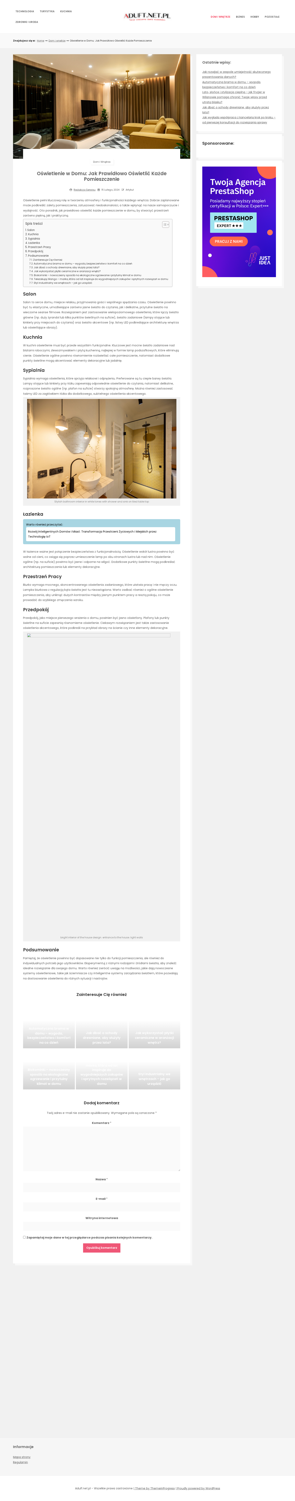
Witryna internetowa (101, 1218)
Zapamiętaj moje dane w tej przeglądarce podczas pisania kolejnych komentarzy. (89, 1238)
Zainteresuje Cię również (47, 259)
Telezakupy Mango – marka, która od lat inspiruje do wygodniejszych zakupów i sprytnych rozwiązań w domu (101, 279)
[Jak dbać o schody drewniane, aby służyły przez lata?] (102, 1028)
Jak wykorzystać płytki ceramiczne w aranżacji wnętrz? (67, 271)
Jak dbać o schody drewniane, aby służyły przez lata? (67, 267)
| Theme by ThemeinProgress (154, 1488)
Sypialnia (34, 239)
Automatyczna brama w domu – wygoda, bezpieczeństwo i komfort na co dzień (83, 263)
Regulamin (20, 1462)
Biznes (240, 16)
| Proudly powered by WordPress (198, 1488)
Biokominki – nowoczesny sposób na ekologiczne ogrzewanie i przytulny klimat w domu (87, 275)
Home (40, 40)
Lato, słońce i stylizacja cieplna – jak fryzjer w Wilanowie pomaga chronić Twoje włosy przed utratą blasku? (234, 97)
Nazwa (102, 1179)
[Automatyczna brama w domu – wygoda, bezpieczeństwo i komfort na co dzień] (49, 1028)
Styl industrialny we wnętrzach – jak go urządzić (63, 283)
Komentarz (101, 1123)
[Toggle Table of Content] (163, 224)
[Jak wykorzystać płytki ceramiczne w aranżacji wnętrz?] (154, 1028)
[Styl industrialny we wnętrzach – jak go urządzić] (154, 1069)
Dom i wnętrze (220, 16)
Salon (31, 230)
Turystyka (47, 11)
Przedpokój (35, 251)
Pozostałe (272, 16)
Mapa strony (22, 1457)
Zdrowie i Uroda (26, 22)
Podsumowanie (38, 256)
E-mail (102, 1199)
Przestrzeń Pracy (39, 247)
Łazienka (34, 243)
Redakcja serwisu (85, 189)
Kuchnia (66, 11)
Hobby (254, 16)
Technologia (24, 11)
